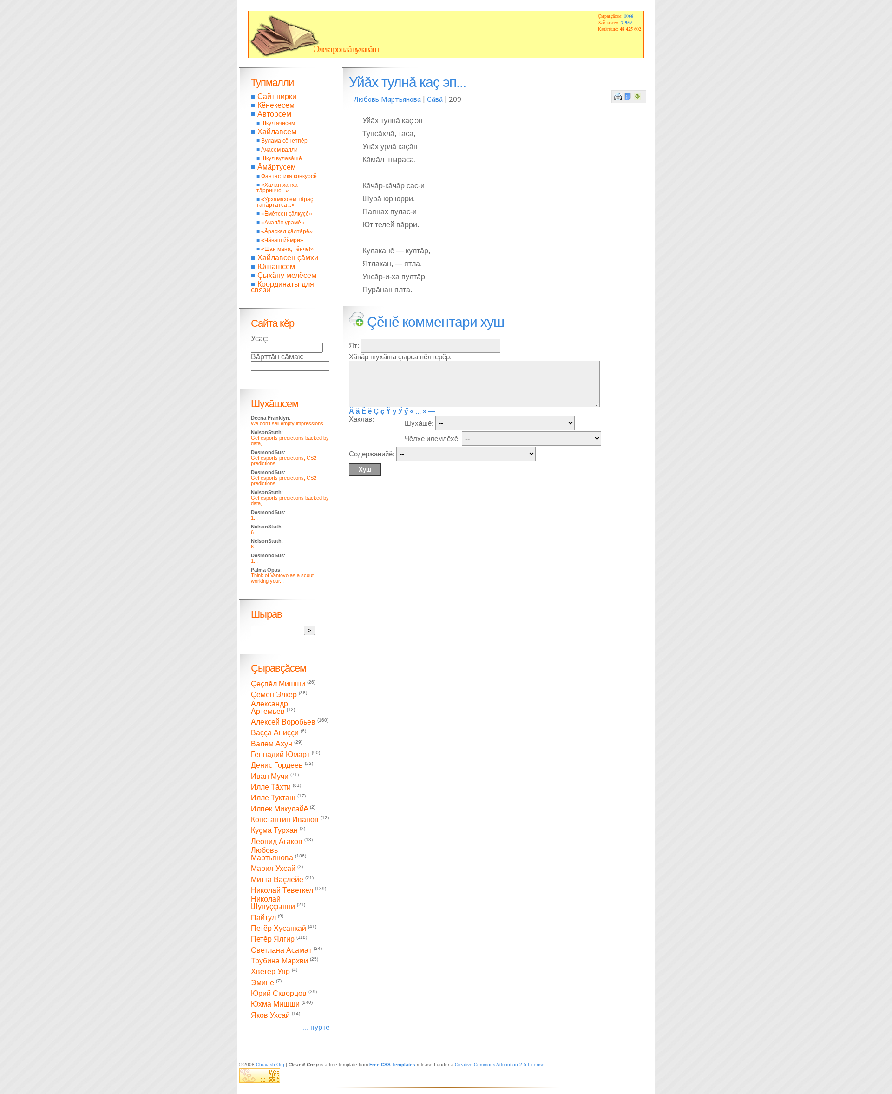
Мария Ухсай (273, 869)
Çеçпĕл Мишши (278, 684)
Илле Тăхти (271, 787)
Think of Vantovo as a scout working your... (282, 578)
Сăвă (435, 99)
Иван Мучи (270, 776)
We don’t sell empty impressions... (289, 423)
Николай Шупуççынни (273, 902)
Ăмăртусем (276, 167)
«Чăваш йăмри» (282, 240)
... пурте (316, 1027)
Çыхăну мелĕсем (286, 275)
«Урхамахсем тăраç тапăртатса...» (284, 202)
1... (254, 518)
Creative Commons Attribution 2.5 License (499, 1064)
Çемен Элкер (274, 695)
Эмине (262, 983)
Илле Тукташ (273, 798)
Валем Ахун (271, 744)
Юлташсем (276, 266)
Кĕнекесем (276, 105)
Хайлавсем (276, 132)
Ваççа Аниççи (275, 733)
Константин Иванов (285, 820)
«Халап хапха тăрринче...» (277, 188)
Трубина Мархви (279, 961)
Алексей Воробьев (283, 722)
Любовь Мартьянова (387, 99)
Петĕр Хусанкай (278, 928)
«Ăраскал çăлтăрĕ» (287, 231)
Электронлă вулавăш (346, 49)
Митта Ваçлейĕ (277, 879)
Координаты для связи (282, 287)
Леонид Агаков (276, 841)
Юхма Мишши (275, 1004)
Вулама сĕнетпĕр (284, 141)
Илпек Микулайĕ (279, 809)
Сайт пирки (276, 96)
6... (254, 532)
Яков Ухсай (270, 1015)
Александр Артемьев (269, 707)
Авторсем (274, 114)
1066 (628, 16)
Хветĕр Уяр (270, 972)
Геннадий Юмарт (280, 754)
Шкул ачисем (278, 123)
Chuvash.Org (270, 1064)
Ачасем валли (279, 149)
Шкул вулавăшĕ (281, 158)
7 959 (626, 22)
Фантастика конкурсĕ (289, 176)
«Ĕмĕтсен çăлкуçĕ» (286, 214)
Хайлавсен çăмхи (287, 258)
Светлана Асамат (281, 950)
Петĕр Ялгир (273, 939)
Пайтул (263, 918)
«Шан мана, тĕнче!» (287, 249)
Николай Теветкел (282, 890)
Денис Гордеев (277, 766)
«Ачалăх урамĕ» (282, 222)
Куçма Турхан (274, 831)
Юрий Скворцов (279, 993)
